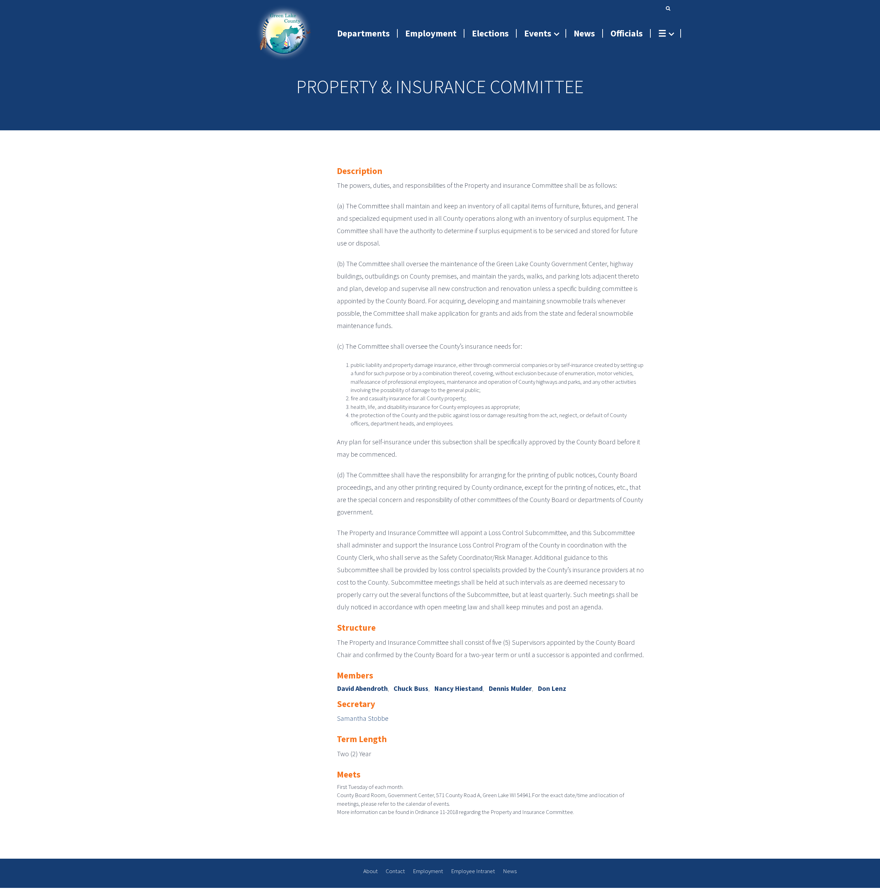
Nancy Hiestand (458, 688)
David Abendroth (362, 688)
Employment (428, 871)
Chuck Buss (411, 688)
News (510, 871)
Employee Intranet (473, 871)
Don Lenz (552, 688)
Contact (395, 871)
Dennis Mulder (510, 688)
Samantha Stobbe (362, 718)
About (370, 871)
